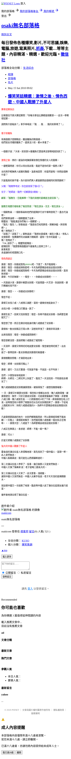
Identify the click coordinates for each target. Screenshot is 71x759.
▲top (4, 550)
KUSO (25, 540)
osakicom (6, 513)
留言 (31, 531)
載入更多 (7, 556)
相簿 (10, 74)
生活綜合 (28, 68)
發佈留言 (7, 576)
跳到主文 (6, 34)
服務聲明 (35, 713)
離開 (19, 752)
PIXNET (15, 710)
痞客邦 (24, 531)
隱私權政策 (58, 710)
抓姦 (40, 48)
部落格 (12, 78)
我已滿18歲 (8, 752)
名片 (10, 82)
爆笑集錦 (27, 544)
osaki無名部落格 (20, 25)
